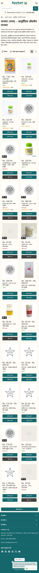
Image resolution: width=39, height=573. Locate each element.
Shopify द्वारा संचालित (19, 569)
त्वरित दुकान (10, 91)
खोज (19, 565)
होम (2, 17)
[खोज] (35, 8)
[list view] (36, 51)
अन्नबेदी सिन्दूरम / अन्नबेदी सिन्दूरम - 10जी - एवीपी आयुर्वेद (9, 165)
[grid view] (32, 51)
